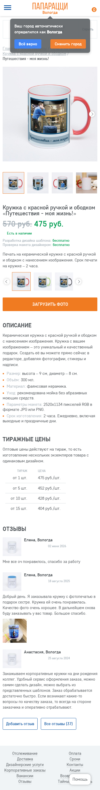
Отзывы (24, 781)
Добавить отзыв (20, 723)
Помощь (80, 779)
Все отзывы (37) (58, 723)
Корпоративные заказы (25, 770)
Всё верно (28, 43)
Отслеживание (25, 753)
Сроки (75, 759)
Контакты (75, 764)
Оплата (75, 753)
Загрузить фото (50, 304)
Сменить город (68, 43)
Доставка (25, 759)
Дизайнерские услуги (25, 764)
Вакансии (25, 775)
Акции (75, 770)
